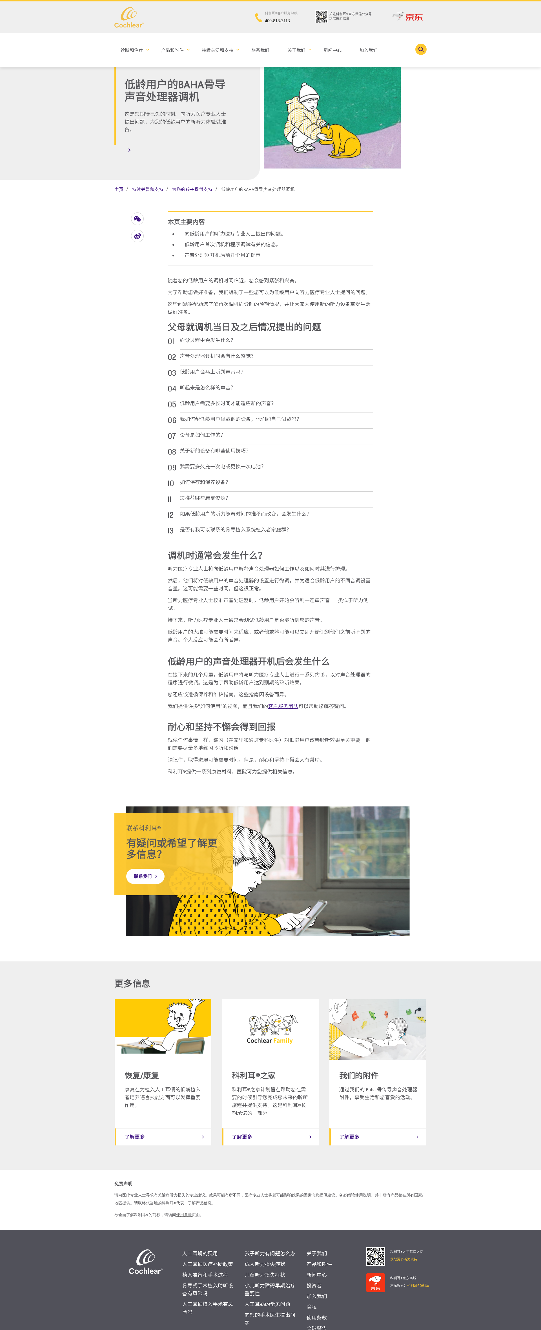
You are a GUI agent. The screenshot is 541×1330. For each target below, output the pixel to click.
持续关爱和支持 (217, 50)
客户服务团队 (283, 706)
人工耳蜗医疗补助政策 (207, 1264)
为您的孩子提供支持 (192, 189)
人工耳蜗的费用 (200, 1253)
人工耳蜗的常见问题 (267, 1304)
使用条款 (184, 1214)
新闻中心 (332, 50)
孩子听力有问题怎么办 (270, 1253)
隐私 (312, 1307)
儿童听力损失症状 (265, 1275)
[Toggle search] (421, 49)
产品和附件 (172, 50)
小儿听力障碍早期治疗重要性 (270, 1289)
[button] (137, 218)
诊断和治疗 (132, 50)
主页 (118, 189)
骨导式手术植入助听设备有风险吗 (207, 1289)
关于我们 (296, 50)
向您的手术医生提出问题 (270, 1319)
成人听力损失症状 (265, 1264)
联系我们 (260, 50)
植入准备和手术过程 (205, 1275)
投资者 (314, 1286)
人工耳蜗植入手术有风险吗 (207, 1308)
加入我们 (369, 50)
